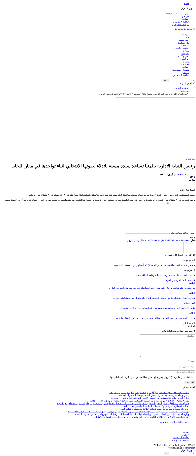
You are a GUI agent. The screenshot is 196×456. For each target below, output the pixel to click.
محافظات (184, 64)
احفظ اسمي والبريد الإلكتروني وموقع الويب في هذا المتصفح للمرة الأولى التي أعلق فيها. (150, 377)
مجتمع (186, 61)
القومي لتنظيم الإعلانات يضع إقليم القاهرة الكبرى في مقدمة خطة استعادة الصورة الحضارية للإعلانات (141, 417)
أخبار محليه (183, 40)
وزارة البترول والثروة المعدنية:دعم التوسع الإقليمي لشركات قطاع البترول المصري (150, 398)
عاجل (186, 37)
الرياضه (185, 59)
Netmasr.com (189, 448)
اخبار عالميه (183, 42)
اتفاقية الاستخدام (181, 22)
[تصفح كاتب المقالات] (189, 252)
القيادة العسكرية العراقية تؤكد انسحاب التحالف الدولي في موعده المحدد (155, 406)
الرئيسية (185, 34)
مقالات (186, 50)
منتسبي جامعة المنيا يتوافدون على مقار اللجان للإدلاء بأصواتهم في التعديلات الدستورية (154, 265)
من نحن (185, 16)
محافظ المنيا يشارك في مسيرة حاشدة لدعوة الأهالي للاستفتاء (165, 275)
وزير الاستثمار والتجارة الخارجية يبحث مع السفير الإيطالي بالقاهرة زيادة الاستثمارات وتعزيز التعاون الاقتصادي (138, 400)
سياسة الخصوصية (180, 24)
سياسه (186, 45)
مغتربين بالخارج (181, 48)
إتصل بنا (185, 19)
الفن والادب (183, 56)
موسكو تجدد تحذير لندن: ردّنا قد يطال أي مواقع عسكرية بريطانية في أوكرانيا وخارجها (149, 392)
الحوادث (185, 53)
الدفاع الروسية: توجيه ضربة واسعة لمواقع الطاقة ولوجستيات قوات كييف (154, 409)
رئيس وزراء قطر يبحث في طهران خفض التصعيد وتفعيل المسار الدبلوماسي (153, 395)
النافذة (192, 283)
